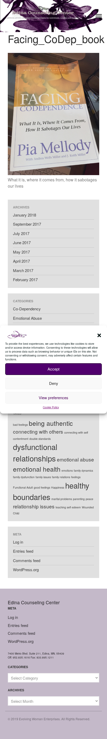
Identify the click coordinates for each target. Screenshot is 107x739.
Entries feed (23, 551)
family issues (43, 477)
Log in (18, 542)
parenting (79, 499)
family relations (61, 477)
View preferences (53, 397)
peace (89, 499)
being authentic (51, 423)
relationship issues (34, 506)
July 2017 (21, 233)
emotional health (37, 468)
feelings (76, 477)
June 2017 (22, 242)
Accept (53, 369)
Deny (53, 383)
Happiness (57, 487)
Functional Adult (23, 487)
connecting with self (76, 432)
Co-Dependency (27, 308)
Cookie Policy (51, 407)
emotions (67, 470)
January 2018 (24, 215)
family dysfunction (24, 477)
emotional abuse (75, 459)
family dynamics (83, 470)
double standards (40, 439)
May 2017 (21, 252)
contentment (20, 439)
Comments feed (26, 560)
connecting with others (38, 431)
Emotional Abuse (27, 318)
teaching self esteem (68, 507)
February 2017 (25, 279)
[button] (99, 335)
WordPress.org (26, 569)
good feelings (42, 487)
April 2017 (21, 261)
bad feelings (20, 425)
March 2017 (23, 270)
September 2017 (27, 224)
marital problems (61, 499)
